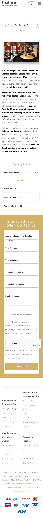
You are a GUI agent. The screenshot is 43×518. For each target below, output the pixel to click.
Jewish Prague (6, 426)
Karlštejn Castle (28, 401)
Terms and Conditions (21, 491)
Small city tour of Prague (10, 409)
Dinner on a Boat (7, 454)
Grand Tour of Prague (9, 422)
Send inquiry (21, 366)
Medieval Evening (28, 458)
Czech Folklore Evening (30, 445)
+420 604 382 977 (34, 487)
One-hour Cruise (7, 445)
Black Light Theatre (29, 463)
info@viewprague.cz (15, 487)
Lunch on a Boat (7, 450)
